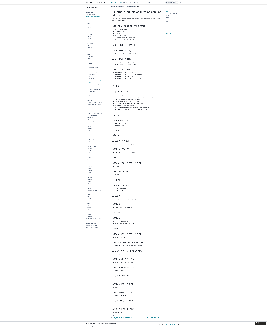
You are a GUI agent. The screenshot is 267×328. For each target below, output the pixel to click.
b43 (88, 109)
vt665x (89, 196)
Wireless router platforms (92, 227)
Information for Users (116, 2)
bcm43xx (89, 111)
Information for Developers (144, 2)
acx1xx (89, 18)
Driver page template (92, 124)
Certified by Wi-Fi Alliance (92, 225)
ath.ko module (92, 91)
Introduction (90, 135)
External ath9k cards (95, 86)
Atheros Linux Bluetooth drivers (94, 102)
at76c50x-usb (90, 43)
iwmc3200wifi (90, 139)
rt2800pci (89, 177)
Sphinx (95, 326)
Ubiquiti (167, 25)
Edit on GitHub (170, 31)
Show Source (170, 33)
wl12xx (89, 209)
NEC (167, 21)
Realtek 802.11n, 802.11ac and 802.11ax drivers (94, 191)
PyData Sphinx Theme (172, 324)
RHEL (90, 93)
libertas (89, 141)
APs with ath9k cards (95, 89)
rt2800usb (89, 179)
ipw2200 (89, 128)
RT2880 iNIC (90, 181)
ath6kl (88, 58)
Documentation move (91, 223)
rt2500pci (89, 172)
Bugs (90, 65)
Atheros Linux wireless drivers (94, 104)
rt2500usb (89, 175)
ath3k (88, 54)
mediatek (89, 150)
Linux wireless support (91, 10)
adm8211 (89, 21)
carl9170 (89, 119)
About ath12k (90, 52)
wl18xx (89, 212)
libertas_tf (89, 144)
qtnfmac (89, 163)
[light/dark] (180, 2)
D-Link (167, 15)
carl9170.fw (90, 117)
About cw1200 (90, 121)
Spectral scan (92, 98)
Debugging (91, 78)
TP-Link (167, 23)
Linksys (167, 17)
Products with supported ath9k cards (96, 81)
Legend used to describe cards (172, 10)
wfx (88, 201)
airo (88, 25)
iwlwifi (88, 137)
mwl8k (89, 155)
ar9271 (89, 38)
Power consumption (93, 67)
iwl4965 (89, 133)
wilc (88, 205)
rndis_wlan (89, 166)
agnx (88, 23)
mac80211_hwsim (91, 146)
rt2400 (89, 168)
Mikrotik (168, 19)
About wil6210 (90, 203)
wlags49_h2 (90, 214)
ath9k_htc (89, 100)
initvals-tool (91, 95)
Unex (167, 27)
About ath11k (90, 49)
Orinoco (89, 157)
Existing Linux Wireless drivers (94, 16)
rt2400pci (89, 170)
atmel (88, 106)
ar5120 (89, 27)
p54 (88, 161)
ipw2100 (89, 126)
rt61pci (89, 183)
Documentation (89, 12)
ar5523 (89, 30)
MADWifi (89, 148)
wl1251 (89, 207)
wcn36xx (89, 198)
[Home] (111, 6)
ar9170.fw (89, 34)
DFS (89, 76)
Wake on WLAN (92, 74)
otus (88, 159)
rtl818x (89, 188)
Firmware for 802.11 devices (92, 220)
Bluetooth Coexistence (94, 69)
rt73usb (89, 186)
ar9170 (89, 36)
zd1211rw (89, 216)
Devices (90, 63)
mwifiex (89, 152)
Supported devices (90, 14)
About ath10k (90, 47)
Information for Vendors (129, 2)
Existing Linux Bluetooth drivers (93, 218)
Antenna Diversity (93, 72)
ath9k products (130, 6)
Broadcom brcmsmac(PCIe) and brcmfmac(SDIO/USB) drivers (94, 114)
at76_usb (89, 41)
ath (88, 45)
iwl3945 (89, 130)
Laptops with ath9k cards (96, 84)
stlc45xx (89, 194)
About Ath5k (90, 56)
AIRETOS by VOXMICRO (171, 13)
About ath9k (90, 60)
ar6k (88, 32)
